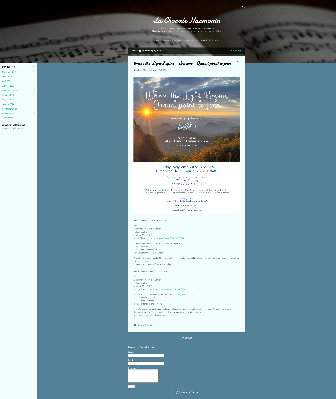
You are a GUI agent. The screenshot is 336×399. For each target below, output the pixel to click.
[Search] (243, 7)
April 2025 (7, 81)
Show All (236, 50)
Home (156, 40)
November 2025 (9, 72)
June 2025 (7, 76)
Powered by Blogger (188, 392)
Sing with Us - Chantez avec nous (203, 40)
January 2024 (8, 104)
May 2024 (6, 99)
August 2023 (8, 113)
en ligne (180, 294)
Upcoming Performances (13, 128)
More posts (186, 338)
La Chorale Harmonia (186, 20)
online (165, 243)
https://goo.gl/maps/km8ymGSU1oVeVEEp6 (165, 238)
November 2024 (9, 90)
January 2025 (8, 86)
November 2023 (9, 109)
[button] (238, 62)
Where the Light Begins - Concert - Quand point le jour (182, 63)
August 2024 (8, 95)
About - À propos (172, 40)
